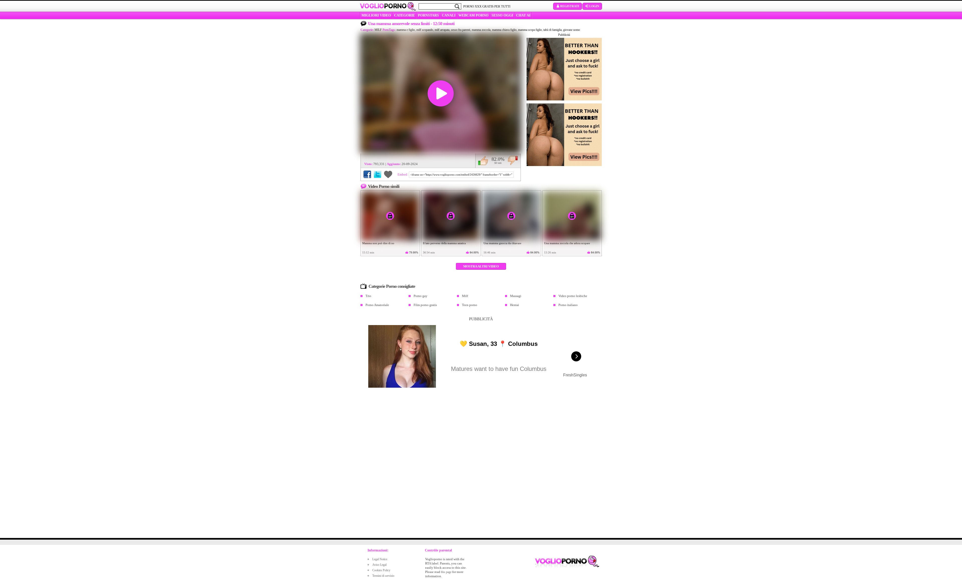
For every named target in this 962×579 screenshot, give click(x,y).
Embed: (403, 174)
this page (446, 572)
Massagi (515, 296)
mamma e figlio (406, 30)
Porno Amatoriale (377, 305)
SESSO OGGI (502, 15)
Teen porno (469, 305)
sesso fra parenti (460, 30)
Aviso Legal (379, 564)
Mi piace (483, 160)
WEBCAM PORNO (473, 15)
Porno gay (420, 296)
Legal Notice (379, 559)
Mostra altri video (481, 266)
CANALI (448, 15)
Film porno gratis (425, 305)
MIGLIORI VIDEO (376, 15)
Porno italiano (568, 305)
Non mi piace (513, 160)
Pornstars (428, 15)
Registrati (569, 6)
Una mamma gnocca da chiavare (502, 243)
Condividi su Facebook (367, 174)
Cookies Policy (381, 570)
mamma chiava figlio (504, 30)
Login (594, 6)
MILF (378, 30)
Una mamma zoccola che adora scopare (567, 243)
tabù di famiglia (552, 30)
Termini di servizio (383, 575)
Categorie (404, 15)
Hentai (514, 305)
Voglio (383, 6)
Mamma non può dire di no (378, 243)
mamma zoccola (481, 30)
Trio (368, 296)
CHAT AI (523, 15)
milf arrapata (442, 30)
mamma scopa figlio (530, 30)
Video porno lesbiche (572, 296)
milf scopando (424, 30)
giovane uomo (571, 30)
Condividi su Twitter (377, 174)
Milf (465, 296)
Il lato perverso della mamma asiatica (444, 243)
